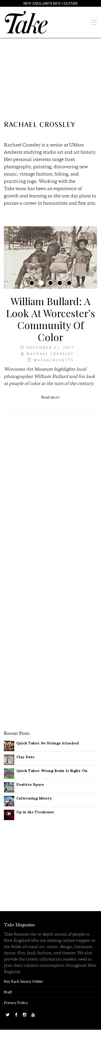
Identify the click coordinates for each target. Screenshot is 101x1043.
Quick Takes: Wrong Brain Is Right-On (52, 770)
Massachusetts (54, 360)
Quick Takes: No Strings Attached (47, 743)
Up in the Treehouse (35, 812)
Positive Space (30, 784)
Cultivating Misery (34, 798)
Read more (50, 397)
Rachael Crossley (50, 354)
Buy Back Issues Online (23, 981)
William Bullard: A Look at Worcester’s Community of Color (50, 319)
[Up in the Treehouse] (9, 814)
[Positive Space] (9, 787)
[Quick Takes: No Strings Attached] (9, 745)
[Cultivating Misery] (9, 801)
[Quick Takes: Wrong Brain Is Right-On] (9, 773)
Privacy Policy (16, 1002)
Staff (8, 992)
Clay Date (25, 757)
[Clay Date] (9, 759)
